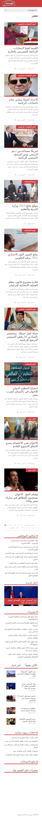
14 (26, 528)
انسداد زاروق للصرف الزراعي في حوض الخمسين (21, 553)
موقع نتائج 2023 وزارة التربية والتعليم (25, 207)
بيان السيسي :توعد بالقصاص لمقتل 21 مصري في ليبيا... (22, 601)
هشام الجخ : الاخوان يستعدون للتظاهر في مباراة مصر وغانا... (22, 497)
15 (22, 528)
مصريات (31, 611)
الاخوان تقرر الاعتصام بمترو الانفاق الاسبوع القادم (22, 444)
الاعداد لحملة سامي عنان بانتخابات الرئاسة (23, 101)
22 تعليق (21, 357)
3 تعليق (22, 412)
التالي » (11, 528)
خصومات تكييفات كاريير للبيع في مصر (25, 751)
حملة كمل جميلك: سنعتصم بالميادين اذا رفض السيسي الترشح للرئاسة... (22, 336)
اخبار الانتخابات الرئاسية (27, 24)
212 (17, 528)
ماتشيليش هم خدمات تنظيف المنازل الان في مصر (21, 741)
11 (36, 528)
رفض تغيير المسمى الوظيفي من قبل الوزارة (23, 563)
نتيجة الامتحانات (30, 181)
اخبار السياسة (30, 364)
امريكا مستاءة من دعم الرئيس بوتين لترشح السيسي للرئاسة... (25, 154)
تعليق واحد (21, 69)
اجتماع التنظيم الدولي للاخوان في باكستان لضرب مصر (22, 391)
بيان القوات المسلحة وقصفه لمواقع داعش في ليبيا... (26, 673)
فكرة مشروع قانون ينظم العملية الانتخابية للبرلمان (23, 283)
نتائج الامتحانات (28, 761)
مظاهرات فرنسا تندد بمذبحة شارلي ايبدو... (28, 709)
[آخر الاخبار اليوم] (8, 6)
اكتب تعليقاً (20, 120)
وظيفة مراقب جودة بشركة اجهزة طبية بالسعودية (22, 755)
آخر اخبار (15, 665)
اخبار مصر (32, 419)
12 (32, 528)
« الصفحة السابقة (30, 525)
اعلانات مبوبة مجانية (25, 732)
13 (29, 528)
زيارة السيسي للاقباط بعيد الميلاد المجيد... (27, 720)
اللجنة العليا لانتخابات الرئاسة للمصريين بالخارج (23, 49)
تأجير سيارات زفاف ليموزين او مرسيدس (24, 737)
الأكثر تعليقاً (31, 665)
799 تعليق (21, 275)
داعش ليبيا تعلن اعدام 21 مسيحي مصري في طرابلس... (26, 698)
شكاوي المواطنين (26, 535)
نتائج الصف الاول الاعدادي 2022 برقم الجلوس (23, 256)
